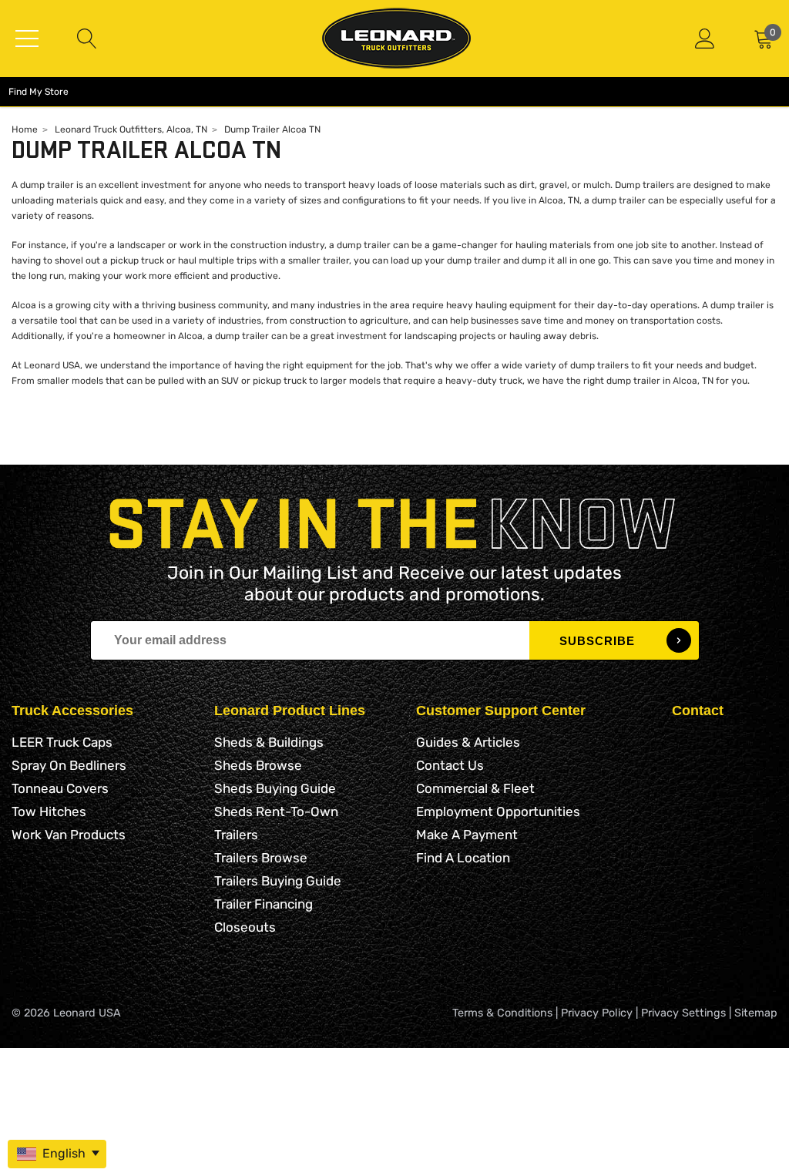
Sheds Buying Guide (275, 788)
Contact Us (450, 765)
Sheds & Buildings (269, 742)
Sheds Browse (258, 765)
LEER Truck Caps (62, 742)
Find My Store (38, 91)
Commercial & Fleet (475, 788)
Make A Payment (467, 834)
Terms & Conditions (502, 1013)
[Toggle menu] (27, 38)
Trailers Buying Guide (277, 881)
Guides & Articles (468, 742)
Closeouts (245, 927)
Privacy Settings (683, 1013)
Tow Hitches (49, 811)
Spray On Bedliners (69, 765)
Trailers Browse (260, 858)
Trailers (236, 834)
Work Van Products (69, 834)
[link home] (396, 38)
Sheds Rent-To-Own (276, 811)
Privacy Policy (597, 1013)
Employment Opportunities (498, 811)
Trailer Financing (263, 904)
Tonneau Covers (60, 788)
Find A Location (463, 858)
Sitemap (755, 1013)
